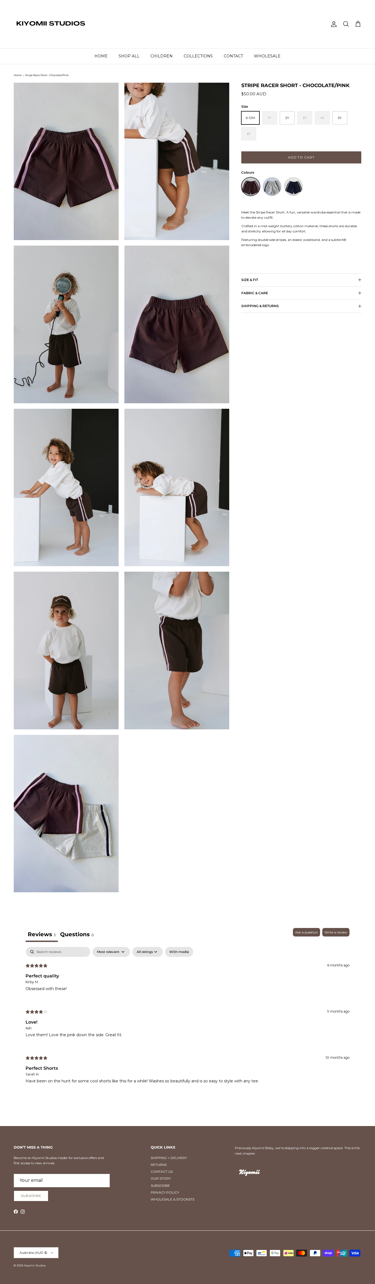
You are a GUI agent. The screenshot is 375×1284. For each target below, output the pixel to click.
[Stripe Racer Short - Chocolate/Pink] (250, 186)
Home (18, 75)
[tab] (77, 935)
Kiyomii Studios (34, 1265)
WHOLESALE (267, 56)
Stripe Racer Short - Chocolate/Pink (47, 75)
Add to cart (301, 157)
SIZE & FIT (249, 280)
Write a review (335, 932)
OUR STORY (161, 1178)
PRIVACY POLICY (165, 1192)
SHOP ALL (129, 56)
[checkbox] (179, 952)
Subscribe (31, 1196)
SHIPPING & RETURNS (260, 306)
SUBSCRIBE (160, 1185)
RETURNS (159, 1165)
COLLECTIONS (198, 56)
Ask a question (306, 932)
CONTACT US (162, 1171)
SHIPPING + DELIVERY (169, 1158)
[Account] (332, 24)
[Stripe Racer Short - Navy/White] (293, 186)
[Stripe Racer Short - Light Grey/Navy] (272, 186)
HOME (101, 56)
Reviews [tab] (42, 934)
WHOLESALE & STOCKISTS (172, 1199)
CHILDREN (161, 56)
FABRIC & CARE (254, 293)
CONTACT (233, 56)
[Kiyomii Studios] (51, 24)
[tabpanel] (187, 1020)
